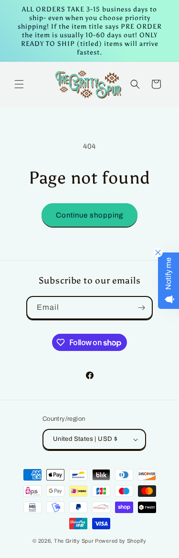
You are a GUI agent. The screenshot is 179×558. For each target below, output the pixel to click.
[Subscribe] (141, 307)
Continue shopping (89, 215)
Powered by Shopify (121, 541)
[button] (19, 84)
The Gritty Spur (74, 541)
